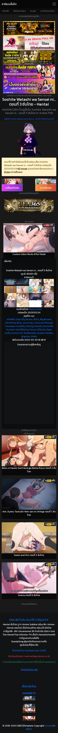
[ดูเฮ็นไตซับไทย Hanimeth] (29, 710)
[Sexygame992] (29, 57)
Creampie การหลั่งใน (15, 326)
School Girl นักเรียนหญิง (23, 333)
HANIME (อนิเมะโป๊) (16, 319)
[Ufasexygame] (29, 72)
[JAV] (29, 43)
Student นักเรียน (45, 333)
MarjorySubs (35, 309)
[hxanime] (29, 718)
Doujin (33, 11)
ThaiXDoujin (29, 670)
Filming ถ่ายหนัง (34, 326)
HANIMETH (29, 693)
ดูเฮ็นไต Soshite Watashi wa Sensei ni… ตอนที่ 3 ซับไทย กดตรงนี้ (29, 119)
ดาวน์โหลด (46, 188)
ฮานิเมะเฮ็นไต (9, 4)
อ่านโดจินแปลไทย (47, 11)
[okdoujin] (29, 698)
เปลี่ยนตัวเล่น (12, 188)
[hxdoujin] (29, 706)
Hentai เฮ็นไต (32, 319)
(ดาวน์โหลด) (16, 172)
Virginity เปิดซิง (29, 336)
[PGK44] (29, 28)
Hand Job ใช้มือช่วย (18, 329)
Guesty (48, 725)
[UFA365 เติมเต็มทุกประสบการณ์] (29, 205)
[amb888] (29, 86)
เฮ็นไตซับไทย (29, 686)
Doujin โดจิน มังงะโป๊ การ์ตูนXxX (29, 620)
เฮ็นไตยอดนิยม (19, 11)
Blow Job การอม (25, 322)
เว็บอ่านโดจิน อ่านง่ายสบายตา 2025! (29, 650)
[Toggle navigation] (54, 4)
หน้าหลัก (5, 11)
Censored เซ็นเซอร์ (43, 322)
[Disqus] (29, 385)
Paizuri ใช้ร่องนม (37, 329)
